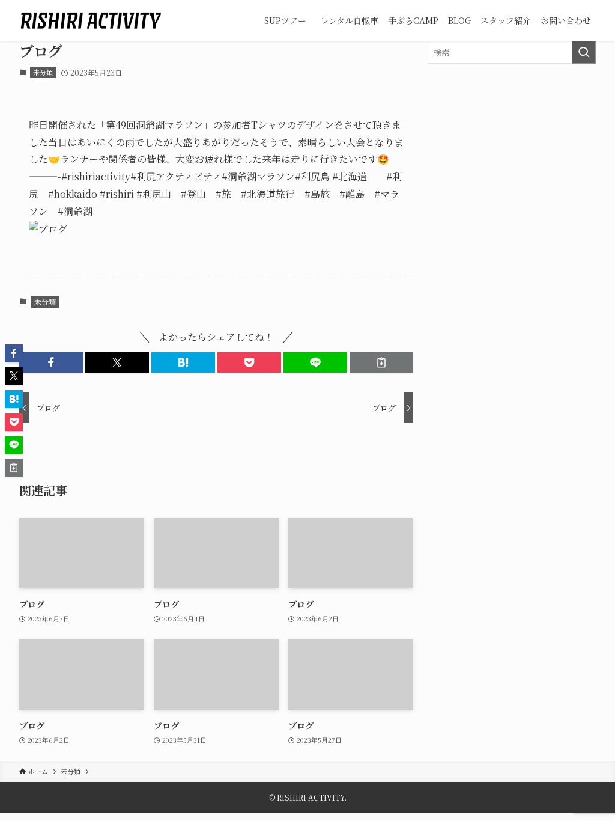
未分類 (43, 72)
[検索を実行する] (584, 52)
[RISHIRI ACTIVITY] (90, 20)
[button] (51, 362)
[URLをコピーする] (381, 362)
